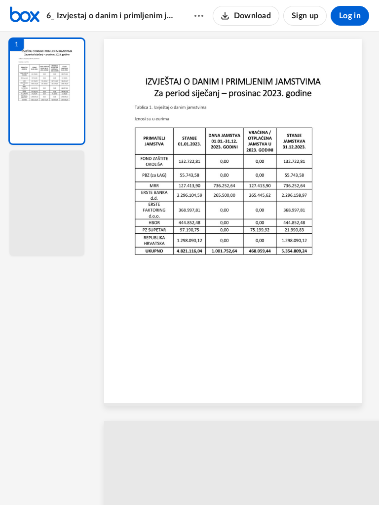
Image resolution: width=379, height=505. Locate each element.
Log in (350, 16)
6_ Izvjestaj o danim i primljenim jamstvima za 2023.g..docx (110, 16)
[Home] (24, 15)
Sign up (305, 16)
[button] (47, 91)
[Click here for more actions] (199, 16)
